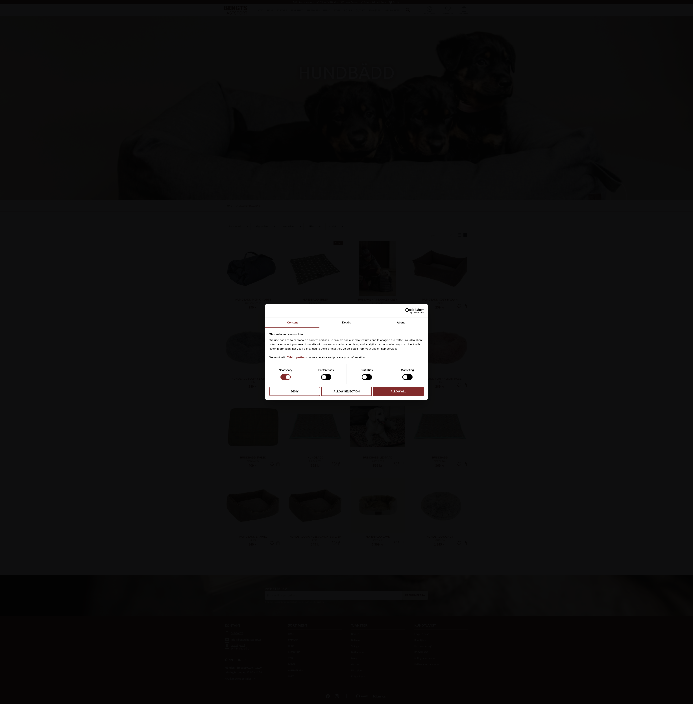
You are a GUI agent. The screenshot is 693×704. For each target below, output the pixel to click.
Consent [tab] (292, 322)
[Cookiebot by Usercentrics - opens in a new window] (408, 310)
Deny (294, 391)
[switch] (326, 377)
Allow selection (347, 391)
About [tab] (401, 322)
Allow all (398, 391)
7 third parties (296, 357)
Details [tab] (346, 322)
